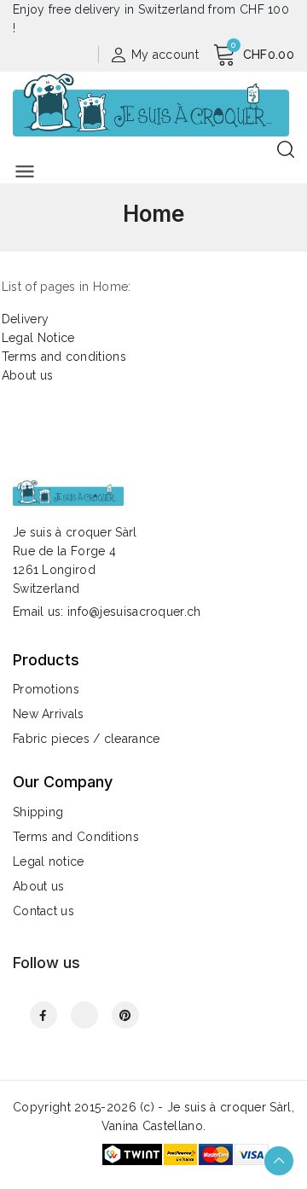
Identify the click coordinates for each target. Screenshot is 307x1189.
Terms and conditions (64, 356)
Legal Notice (38, 338)
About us (27, 375)
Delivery (25, 319)
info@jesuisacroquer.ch (134, 611)
